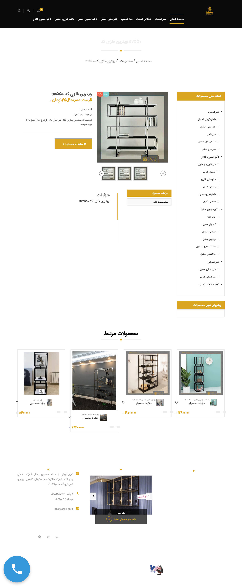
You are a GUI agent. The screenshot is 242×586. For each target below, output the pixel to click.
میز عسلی (127, 19)
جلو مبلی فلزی (208, 179)
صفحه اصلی (177, 19)
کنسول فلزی (209, 172)
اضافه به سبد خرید (73, 144)
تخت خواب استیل (208, 284)
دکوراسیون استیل (87, 19)
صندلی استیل (143, 19)
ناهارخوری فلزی (207, 194)
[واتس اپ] (57, 537)
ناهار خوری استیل (207, 119)
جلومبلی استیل (109, 19)
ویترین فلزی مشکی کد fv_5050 (144, 399)
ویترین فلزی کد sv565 (90, 414)
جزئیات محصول (160, 193)
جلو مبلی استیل (208, 127)
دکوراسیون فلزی (41, 19)
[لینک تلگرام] (39, 537)
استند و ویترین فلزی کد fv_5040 (197, 399)
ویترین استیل (209, 239)
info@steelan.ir (63, 509)
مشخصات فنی (160, 202)
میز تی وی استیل (207, 142)
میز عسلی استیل (207, 269)
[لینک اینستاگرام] (48, 537)
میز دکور (212, 134)
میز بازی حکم (209, 149)
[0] (38, 11)
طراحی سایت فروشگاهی (136, 570)
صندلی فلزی (209, 202)
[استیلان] (210, 11)
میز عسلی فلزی (208, 277)
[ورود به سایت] (19, 11)
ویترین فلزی (209, 187)
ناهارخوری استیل (64, 19)
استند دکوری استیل (206, 247)
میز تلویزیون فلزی (207, 164)
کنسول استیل (209, 224)
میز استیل (160, 19)
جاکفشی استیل (208, 254)
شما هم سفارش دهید (125, 519)
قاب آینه (211, 217)
